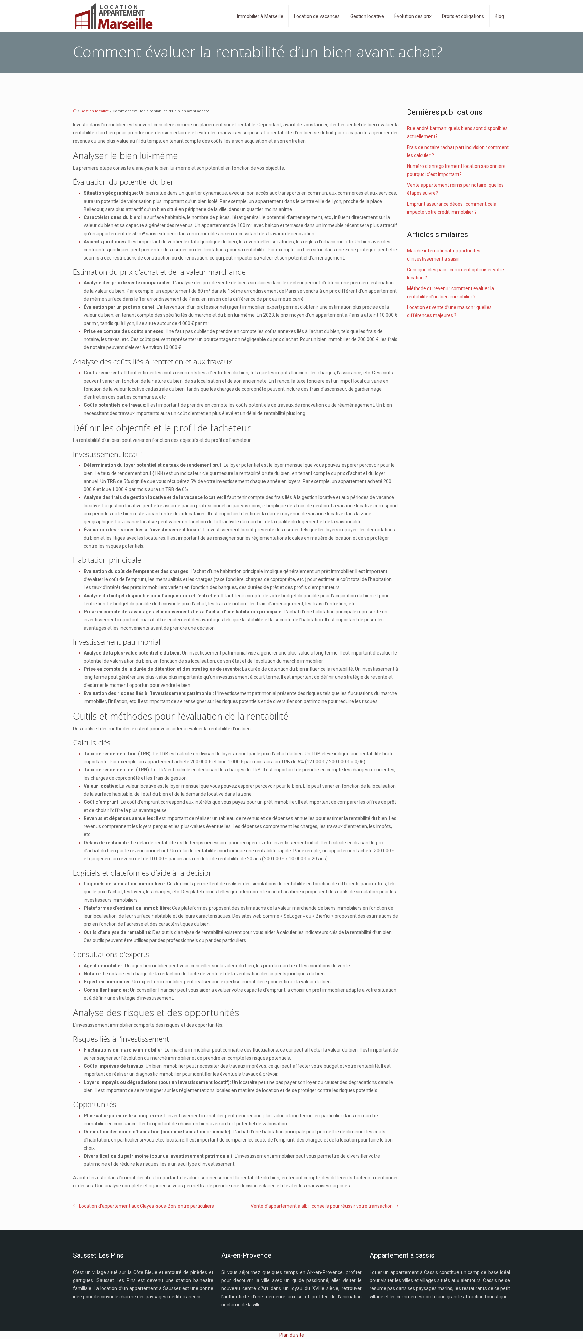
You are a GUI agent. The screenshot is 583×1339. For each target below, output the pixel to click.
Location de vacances (317, 16)
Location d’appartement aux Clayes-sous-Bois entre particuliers (146, 1206)
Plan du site (291, 1335)
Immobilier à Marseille (260, 16)
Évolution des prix (413, 16)
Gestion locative (367, 16)
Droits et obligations (463, 16)
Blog (499, 16)
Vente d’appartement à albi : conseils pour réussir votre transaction (322, 1206)
